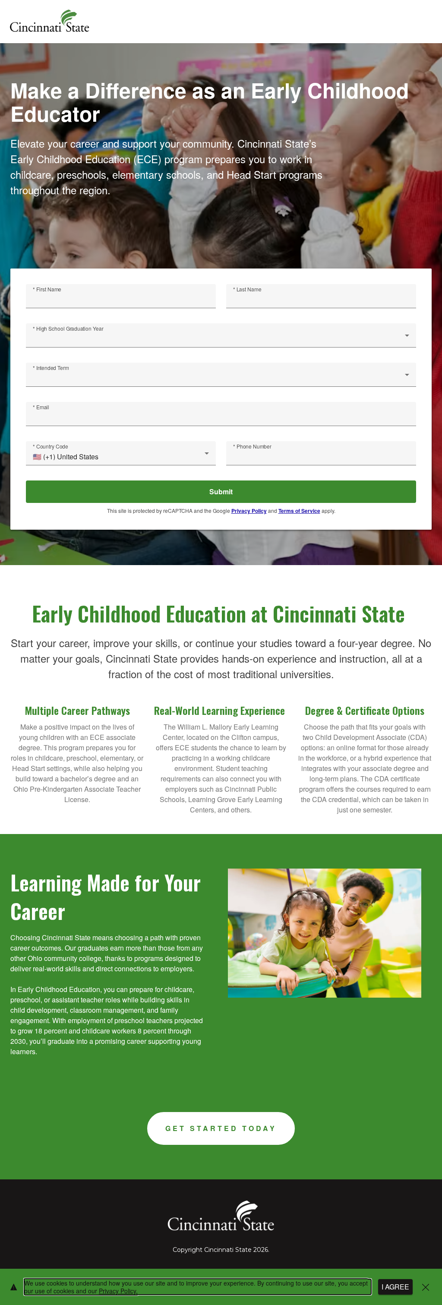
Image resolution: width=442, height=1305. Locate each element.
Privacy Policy (249, 511)
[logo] (49, 22)
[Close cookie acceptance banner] (426, 1287)
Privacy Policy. (118, 1290)
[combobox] (221, 339)
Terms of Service (299, 511)
